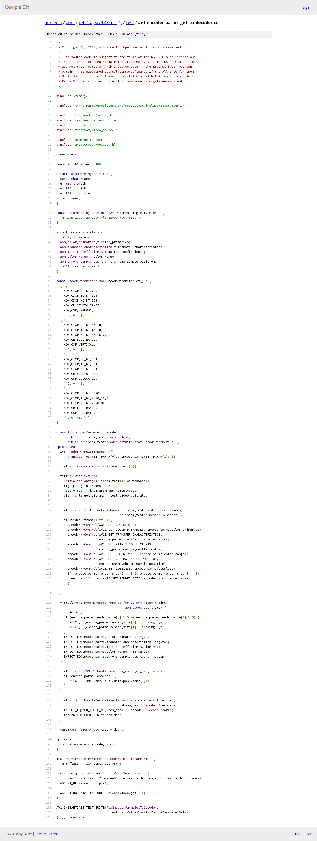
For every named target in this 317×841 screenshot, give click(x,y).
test (130, 22)
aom (70, 22)
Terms (53, 833)
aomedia (53, 22)
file (140, 34)
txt (297, 833)
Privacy (40, 833)
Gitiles (27, 833)
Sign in (307, 7)
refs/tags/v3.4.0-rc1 (98, 22)
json (308, 833)
